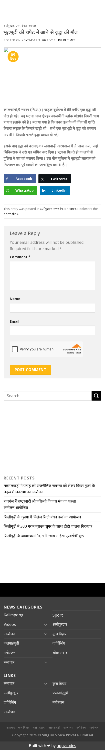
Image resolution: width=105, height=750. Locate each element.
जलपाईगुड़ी (11, 643)
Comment (20, 256)
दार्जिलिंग (58, 643)
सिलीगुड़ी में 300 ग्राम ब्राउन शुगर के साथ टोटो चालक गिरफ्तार (48, 526)
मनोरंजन (9, 652)
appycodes (66, 745)
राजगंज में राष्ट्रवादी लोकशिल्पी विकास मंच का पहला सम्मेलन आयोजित (40, 504)
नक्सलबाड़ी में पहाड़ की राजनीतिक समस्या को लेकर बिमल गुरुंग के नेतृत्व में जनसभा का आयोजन (49, 489)
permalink (11, 214)
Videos (10, 624)
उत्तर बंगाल (21, 26)
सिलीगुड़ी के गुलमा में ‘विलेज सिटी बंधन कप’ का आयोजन (43, 517)
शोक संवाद (59, 652)
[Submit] (96, 395)
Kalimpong (13, 615)
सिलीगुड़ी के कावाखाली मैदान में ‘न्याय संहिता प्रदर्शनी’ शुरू (45, 535)
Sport (57, 615)
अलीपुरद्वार (9, 26)
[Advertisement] (34, 436)
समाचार (32, 26)
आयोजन (9, 634)
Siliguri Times (65, 40)
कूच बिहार (59, 634)
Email (14, 321)
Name (15, 298)
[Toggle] (46, 625)
